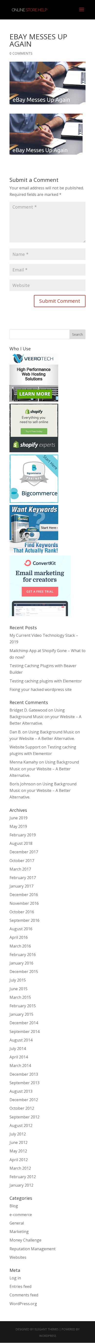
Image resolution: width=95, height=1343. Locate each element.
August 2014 (21, 1040)
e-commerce (21, 1214)
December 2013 (24, 1074)
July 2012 (18, 1134)
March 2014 (20, 1065)
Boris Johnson (23, 784)
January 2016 (21, 963)
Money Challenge (25, 1240)
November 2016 (24, 903)
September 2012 (24, 1117)
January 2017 (21, 886)
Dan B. (15, 732)
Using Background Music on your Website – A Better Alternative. (45, 716)
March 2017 (20, 869)
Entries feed (20, 1286)
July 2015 (18, 980)
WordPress (47, 1336)
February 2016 (23, 954)
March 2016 (20, 946)
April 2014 (19, 1057)
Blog (14, 1206)
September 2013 (24, 1082)
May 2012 (18, 1151)
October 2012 (22, 1108)
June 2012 (19, 1142)
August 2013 (21, 1091)
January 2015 (21, 1014)
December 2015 (24, 971)
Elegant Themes (46, 1329)
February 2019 (23, 835)
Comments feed (24, 1295)
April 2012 (19, 1159)
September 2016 (24, 920)
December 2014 (24, 1022)
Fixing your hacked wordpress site (41, 689)
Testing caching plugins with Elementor (46, 681)
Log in (15, 1278)
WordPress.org (23, 1303)
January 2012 (21, 1185)
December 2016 (24, 894)
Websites (18, 1257)
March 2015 (20, 997)
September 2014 (24, 1031)
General (17, 1223)
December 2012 (24, 1099)
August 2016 (21, 929)
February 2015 (23, 1005)
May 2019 (18, 826)
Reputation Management (33, 1248)
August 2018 (21, 843)
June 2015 (19, 988)
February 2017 (23, 877)
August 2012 (21, 1125)
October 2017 (22, 860)
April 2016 (19, 937)
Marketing (19, 1231)
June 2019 (19, 818)
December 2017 (24, 852)
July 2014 (18, 1048)
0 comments (21, 53)
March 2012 (20, 1168)
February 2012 (23, 1176)
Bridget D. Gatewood (28, 710)
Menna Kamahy (24, 762)
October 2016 (22, 912)
